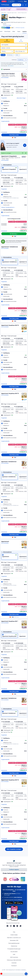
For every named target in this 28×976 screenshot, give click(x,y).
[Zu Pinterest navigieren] (17, 926)
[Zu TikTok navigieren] (14, 926)
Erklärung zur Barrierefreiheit (14, 960)
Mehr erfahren (11, 65)
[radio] (14, 104)
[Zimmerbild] (24, 75)
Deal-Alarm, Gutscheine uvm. (14, 937)
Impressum (14, 965)
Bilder (14, 31)
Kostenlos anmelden (21, 9)
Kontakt (19, 1)
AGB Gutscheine (14, 957)
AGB (14, 954)
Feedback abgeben (14, 869)
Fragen (18, 31)
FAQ (14, 932)
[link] (22, 5)
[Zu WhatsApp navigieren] (20, 926)
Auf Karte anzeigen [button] (7, 25)
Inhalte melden (14, 934)
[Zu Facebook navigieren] (7, 926)
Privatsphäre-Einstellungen (14, 948)
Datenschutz (14, 946)
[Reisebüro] (26, 973)
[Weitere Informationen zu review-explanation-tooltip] (23, 27)
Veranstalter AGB (14, 940)
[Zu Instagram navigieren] (11, 926)
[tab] (7, 41)
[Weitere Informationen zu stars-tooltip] (25, 17)
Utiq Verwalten (14, 951)
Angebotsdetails (5, 121)
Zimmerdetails (4, 77)
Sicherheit (14, 962)
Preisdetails (4, 132)
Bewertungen (7, 31)
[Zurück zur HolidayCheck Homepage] (5, 5)
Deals (3, 1)
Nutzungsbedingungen (14, 943)
